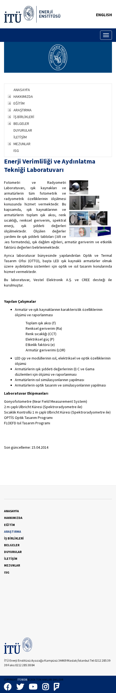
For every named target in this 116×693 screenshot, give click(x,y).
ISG (16, 150)
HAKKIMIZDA (23, 96)
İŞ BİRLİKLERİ (23, 116)
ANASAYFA (21, 89)
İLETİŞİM (20, 137)
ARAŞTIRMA (22, 110)
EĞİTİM (19, 103)
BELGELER (21, 123)
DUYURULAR (22, 130)
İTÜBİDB (22, 679)
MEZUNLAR (21, 143)
